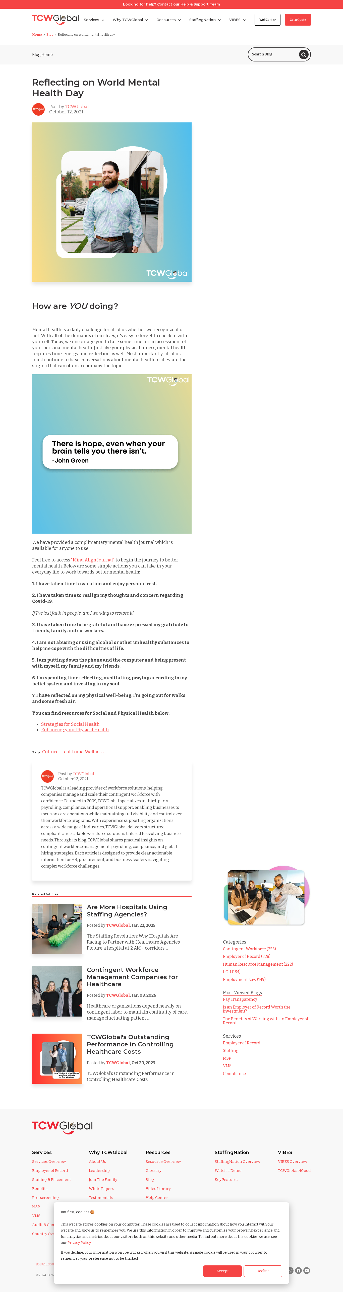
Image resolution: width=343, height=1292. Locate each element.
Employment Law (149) (244, 979)
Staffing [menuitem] (231, 1050)
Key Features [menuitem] (226, 1179)
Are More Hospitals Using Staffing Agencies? (127, 910)
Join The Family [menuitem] (103, 1179)
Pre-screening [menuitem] (45, 1197)
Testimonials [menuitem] (101, 1197)
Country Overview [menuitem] (48, 1234)
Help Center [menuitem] (157, 1197)
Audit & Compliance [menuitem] (50, 1225)
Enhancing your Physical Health (75, 730)
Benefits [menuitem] (39, 1188)
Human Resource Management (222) (258, 964)
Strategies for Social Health (70, 724)
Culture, (51, 752)
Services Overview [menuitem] (49, 1161)
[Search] (304, 54)
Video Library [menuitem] (158, 1188)
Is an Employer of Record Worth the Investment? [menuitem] (257, 1009)
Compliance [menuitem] (234, 1073)
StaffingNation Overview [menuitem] (237, 1161)
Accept (222, 1271)
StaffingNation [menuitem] (232, 1152)
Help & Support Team (200, 4)
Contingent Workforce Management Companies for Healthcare (132, 977)
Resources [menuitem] (158, 1152)
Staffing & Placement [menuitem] (51, 1179)
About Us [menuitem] (97, 1161)
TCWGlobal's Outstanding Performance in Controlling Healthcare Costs (130, 1044)
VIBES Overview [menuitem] (292, 1161)
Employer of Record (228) (246, 956)
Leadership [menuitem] (99, 1170)
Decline (263, 1271)
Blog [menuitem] (150, 1179)
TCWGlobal (77, 106)
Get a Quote (298, 20)
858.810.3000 (46, 1264)
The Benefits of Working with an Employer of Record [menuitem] (265, 1021)
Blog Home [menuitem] (42, 54)
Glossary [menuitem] (153, 1170)
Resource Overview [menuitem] (163, 1161)
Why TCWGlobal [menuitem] (108, 1152)
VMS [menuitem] (227, 1065)
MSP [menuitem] (227, 1058)
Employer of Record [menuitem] (241, 1043)
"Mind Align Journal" (93, 560)
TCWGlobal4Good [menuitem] (294, 1170)
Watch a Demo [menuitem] (228, 1170)
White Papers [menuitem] (101, 1188)
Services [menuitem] (42, 1152)
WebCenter (267, 20)
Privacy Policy (79, 1243)
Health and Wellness (81, 752)
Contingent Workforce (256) (249, 949)
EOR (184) (232, 971)
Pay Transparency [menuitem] (240, 999)
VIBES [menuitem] (285, 1152)
